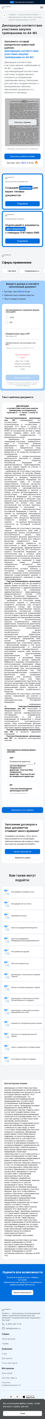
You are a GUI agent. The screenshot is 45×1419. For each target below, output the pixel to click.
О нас (4, 1354)
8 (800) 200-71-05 (13, 1324)
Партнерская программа (24, 2)
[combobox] (21, 348)
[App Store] (28, 1397)
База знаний (7, 1373)
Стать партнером (9, 1363)
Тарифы (5, 1343)
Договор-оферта (9, 1378)
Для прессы (7, 1358)
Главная (12, 14)
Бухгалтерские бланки (28, 14)
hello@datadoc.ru (13, 1328)
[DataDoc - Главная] (6, 7)
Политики (26, 385)
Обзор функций (8, 1339)
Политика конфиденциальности (11, 1383)
